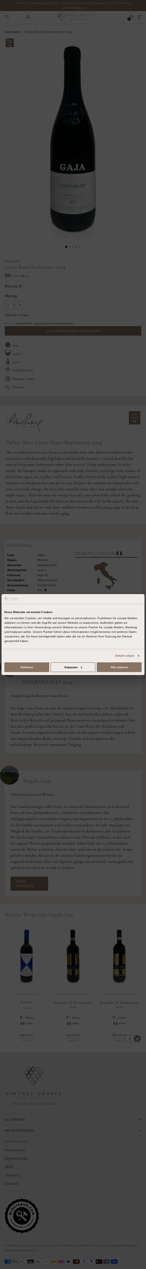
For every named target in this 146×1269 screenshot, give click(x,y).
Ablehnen (26, 667)
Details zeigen (124, 655)
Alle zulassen (119, 667)
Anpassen (71, 667)
